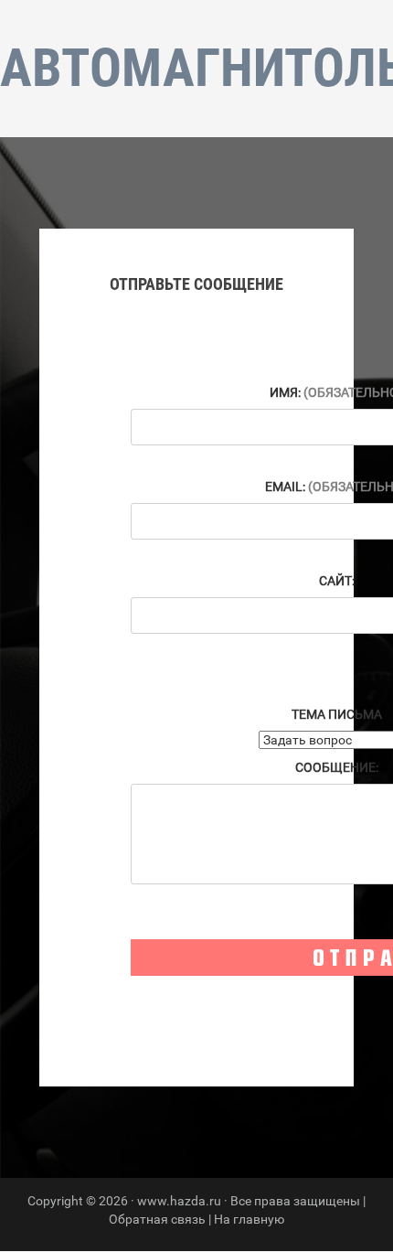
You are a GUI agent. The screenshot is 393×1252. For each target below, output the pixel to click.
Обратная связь (157, 1219)
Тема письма (337, 714)
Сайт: (337, 580)
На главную (249, 1219)
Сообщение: (336, 767)
